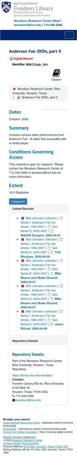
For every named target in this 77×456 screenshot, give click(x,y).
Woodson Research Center (33, 21)
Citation (56, 79)
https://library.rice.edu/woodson (32, 375)
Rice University (30, 443)
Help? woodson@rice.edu (37, 23)
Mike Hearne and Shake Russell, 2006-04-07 (41, 277)
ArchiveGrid (9, 428)
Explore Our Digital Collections (20, 432)
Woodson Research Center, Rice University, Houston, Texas (36, 91)
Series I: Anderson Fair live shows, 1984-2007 (38, 224)
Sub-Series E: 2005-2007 (39, 228)
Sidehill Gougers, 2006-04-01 (41, 235)
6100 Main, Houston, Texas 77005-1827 (46, 446)
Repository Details (25, 341)
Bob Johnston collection (41, 218)
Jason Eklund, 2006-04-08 (42, 326)
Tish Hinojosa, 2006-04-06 (41, 254)
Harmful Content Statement (19, 437)
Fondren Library (12, 443)
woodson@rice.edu (28, 400)
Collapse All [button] (18, 201)
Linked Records (23, 208)
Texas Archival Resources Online (21, 422)
